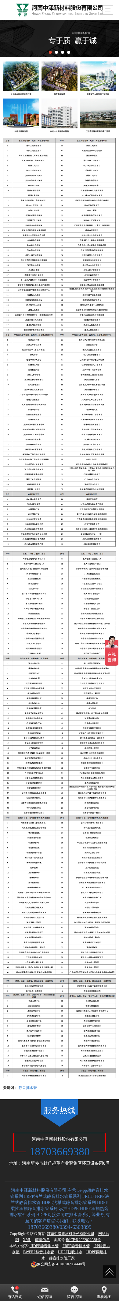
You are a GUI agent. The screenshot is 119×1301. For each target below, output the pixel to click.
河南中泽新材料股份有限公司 (70, 1234)
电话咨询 (15, 1297)
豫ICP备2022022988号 (83, 1240)
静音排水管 (28, 1087)
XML (27, 1240)
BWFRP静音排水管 (38, 1252)
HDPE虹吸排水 (70, 1252)
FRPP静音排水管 (76, 1246)
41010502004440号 (61, 1264)
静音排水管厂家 (62, 1258)
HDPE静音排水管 (44, 1246)
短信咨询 (44, 1297)
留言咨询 (74, 1297)
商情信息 (42, 1240)
